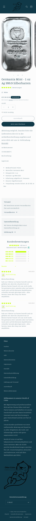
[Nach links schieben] (14, 75)
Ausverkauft (8, 386)
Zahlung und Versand (11, 382)
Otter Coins (17, 511)
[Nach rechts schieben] (22, 75)
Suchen (6, 346)
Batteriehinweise (9, 360)
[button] (4, 7)
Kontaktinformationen (17, 514)
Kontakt (6, 368)
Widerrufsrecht (9, 351)
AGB (5, 355)
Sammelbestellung (10, 377)
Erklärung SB (8, 232)
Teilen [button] (6, 92)
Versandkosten (9, 212)
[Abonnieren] (28, 502)
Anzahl (4, 103)
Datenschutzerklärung (11, 373)
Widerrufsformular (10, 391)
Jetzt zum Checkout (18, 124)
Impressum (7, 364)
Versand (11, 99)
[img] (6, 272)
